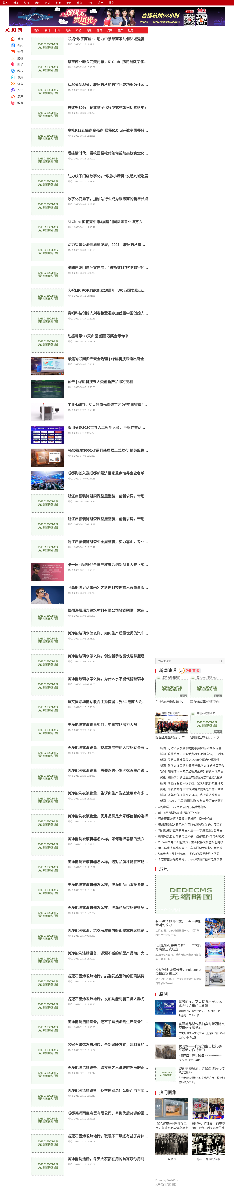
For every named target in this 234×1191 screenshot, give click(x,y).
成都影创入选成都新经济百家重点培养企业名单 (106, 473)
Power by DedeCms (166, 1180)
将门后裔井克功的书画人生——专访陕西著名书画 (190, 830)
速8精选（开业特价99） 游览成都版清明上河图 (188, 853)
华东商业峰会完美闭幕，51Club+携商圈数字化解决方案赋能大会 (120, 62)
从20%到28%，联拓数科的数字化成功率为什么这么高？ (113, 85)
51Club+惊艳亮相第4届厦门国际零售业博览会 (105, 222)
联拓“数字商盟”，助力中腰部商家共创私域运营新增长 (111, 39)
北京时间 (14, 30)
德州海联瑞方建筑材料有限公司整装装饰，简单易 (190, 824)
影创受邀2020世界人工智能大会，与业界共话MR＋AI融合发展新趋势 (124, 428)
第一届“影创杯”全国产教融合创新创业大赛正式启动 (110, 565)
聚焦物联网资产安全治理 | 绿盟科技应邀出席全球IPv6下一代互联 (120, 359)
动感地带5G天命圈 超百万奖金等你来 (98, 336)
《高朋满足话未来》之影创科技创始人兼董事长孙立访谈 (113, 588)
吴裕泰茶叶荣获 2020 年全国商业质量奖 (194, 759)
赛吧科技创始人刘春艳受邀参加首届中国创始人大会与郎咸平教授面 (122, 313)
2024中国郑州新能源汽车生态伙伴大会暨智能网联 (190, 842)
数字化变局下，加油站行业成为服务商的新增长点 (108, 199)
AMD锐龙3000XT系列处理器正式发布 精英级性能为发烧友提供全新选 (124, 450)
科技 (58, 2)
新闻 (16, 2)
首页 (5, 2)
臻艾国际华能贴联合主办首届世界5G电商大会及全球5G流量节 (118, 702)
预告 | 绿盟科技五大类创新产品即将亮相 (100, 382)
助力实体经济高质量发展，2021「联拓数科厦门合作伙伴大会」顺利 (123, 245)
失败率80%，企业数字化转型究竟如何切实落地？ (108, 108)
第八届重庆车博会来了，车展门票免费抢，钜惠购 (190, 848)
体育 (79, 2)
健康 (69, 2)
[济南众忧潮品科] (190, 876)
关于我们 (160, 1184)
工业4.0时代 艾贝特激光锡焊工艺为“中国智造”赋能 (109, 405)
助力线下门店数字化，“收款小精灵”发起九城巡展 (108, 176)
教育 (111, 2)
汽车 (90, 2)
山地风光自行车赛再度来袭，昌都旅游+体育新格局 (191, 836)
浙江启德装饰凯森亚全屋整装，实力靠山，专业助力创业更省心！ (121, 542)
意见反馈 (171, 1184)
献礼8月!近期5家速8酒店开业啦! (179, 812)
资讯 (26, 2)
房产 (100, 2)
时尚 (47, 2)
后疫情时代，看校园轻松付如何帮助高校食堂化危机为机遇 (115, 153)
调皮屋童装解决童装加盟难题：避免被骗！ (186, 818)
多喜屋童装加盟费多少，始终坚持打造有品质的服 (190, 859)
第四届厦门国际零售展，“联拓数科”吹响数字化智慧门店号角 (117, 268)
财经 (37, 2)
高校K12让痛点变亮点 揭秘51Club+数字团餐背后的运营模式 (117, 130)
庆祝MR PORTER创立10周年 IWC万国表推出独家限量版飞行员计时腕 (125, 290)
